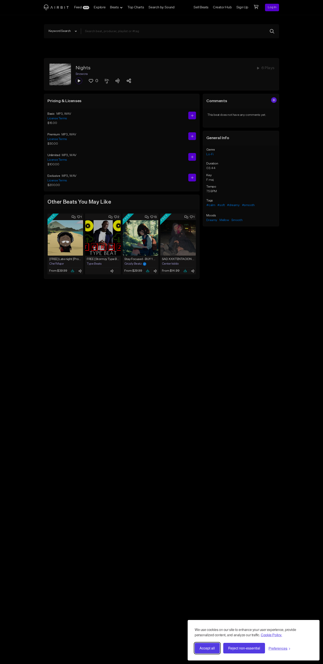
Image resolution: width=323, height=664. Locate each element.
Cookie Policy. (271, 634)
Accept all (207, 648)
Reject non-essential (244, 648)
